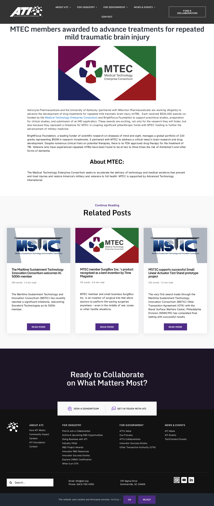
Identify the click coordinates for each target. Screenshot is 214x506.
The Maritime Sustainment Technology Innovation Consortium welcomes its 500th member (37, 273)
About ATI (36, 425)
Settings (115, 499)
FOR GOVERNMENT (132, 425)
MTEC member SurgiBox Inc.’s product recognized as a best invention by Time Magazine (106, 273)
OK (129, 499)
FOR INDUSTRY (71, 425)
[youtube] (184, 480)
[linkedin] (191, 480)
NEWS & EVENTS (175, 425)
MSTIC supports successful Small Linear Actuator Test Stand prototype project (173, 273)
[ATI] (177, 480)
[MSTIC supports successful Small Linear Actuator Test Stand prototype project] (175, 229)
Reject (147, 499)
